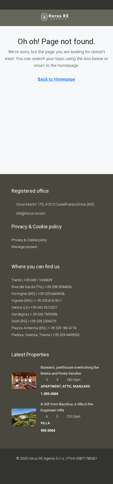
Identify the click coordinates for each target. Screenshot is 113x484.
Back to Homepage (56, 79)
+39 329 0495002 (66, 335)
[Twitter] (51, 474)
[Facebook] (42, 474)
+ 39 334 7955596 (43, 314)
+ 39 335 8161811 (48, 300)
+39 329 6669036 (51, 294)
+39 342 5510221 (43, 307)
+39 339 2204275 (43, 321)
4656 (68, 287)
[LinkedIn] (70, 474)
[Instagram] (61, 474)
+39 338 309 (54, 287)
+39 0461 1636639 (38, 280)
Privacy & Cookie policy (29, 240)
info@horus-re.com (30, 213)
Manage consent (24, 247)
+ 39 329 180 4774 (62, 328)
